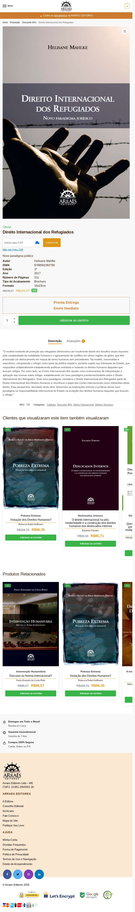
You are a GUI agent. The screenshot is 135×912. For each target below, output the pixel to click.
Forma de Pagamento (15, 849)
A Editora (8, 801)
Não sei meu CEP (13, 249)
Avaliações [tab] (74, 341)
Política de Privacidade (16, 854)
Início (5, 22)
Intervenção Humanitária (31, 671)
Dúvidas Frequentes (14, 844)
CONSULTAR (52, 242)
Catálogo (51, 404)
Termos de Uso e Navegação (19, 859)
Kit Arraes (8, 810)
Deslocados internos (90, 515)
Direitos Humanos (104, 404)
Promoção (15, 22)
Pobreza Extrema (31, 515)
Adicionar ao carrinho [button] (31, 537)
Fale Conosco (11, 815)
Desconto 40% (29, 22)
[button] (124, 31)
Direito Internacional (83, 404)
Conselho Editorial (13, 806)
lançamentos (60, 15)
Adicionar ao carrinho (74, 320)
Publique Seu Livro (13, 825)
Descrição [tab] (55, 341)
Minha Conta (10, 839)
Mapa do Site (10, 820)
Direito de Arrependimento (17, 863)
